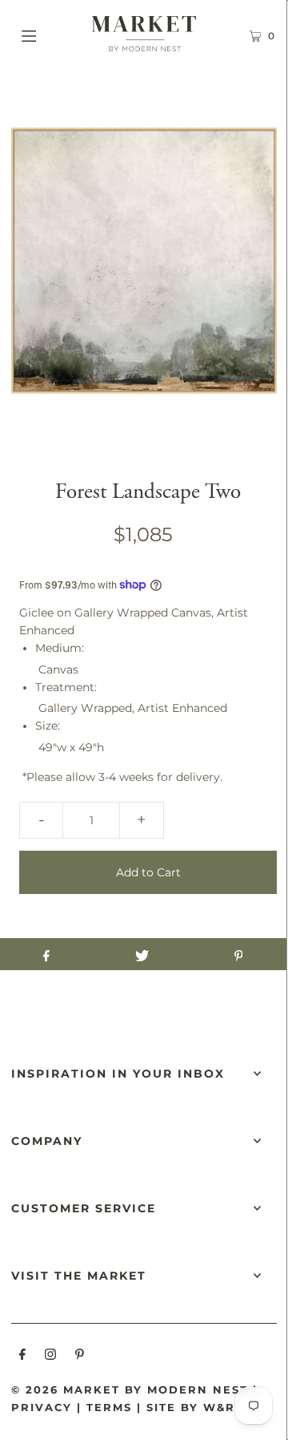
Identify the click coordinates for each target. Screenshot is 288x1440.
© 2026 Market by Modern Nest (129, 1389)
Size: (47, 725)
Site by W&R (190, 1407)
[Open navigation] (46, 33)
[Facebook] (22, 1356)
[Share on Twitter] (142, 954)
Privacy (41, 1407)
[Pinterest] (79, 1356)
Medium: (59, 647)
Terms (109, 1407)
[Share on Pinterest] (238, 954)
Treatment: (66, 687)
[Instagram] (50, 1356)
